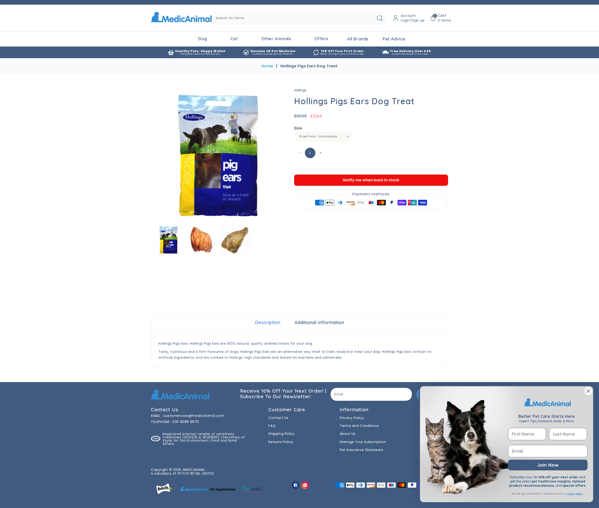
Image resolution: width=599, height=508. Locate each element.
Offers (321, 38)
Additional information (319, 322)
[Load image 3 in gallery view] (234, 240)
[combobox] (299, 18)
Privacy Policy (352, 417)
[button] (440, 18)
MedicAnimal (194, 470)
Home (267, 66)
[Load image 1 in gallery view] (168, 240)
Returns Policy (280, 442)
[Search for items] (379, 18)
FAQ (271, 425)
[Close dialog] (588, 391)
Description (267, 322)
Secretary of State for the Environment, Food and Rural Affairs (204, 440)
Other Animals (276, 38)
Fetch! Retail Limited (196, 473)
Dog (202, 38)
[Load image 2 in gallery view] (201, 240)
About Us (347, 433)
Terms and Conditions (359, 425)
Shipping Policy (281, 433)
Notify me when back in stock (371, 180)
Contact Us (278, 417)
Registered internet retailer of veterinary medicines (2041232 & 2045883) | (198, 436)
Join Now (547, 465)
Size (298, 128)
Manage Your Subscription (363, 442)
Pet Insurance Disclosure (361, 449)
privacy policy (574, 493)
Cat (234, 38)
